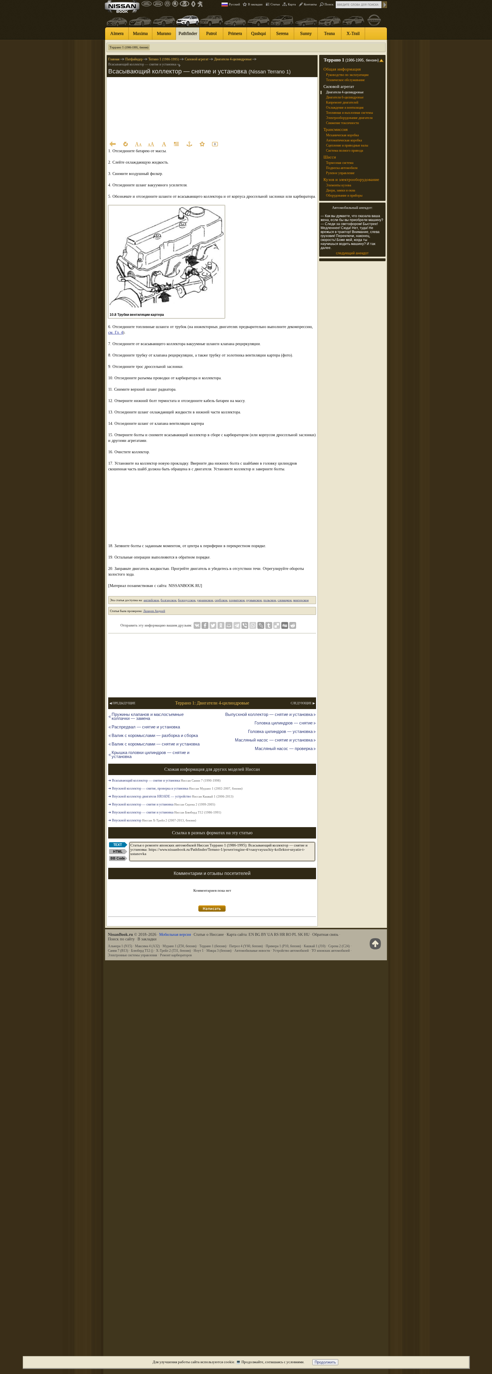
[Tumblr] (268, 625)
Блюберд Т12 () (142, 951)
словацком (285, 600)
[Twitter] (213, 625)
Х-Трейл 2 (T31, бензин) (173, 951)
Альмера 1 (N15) (120, 946)
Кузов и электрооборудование (351, 179)
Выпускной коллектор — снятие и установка (269, 714)
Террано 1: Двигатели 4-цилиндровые (212, 703)
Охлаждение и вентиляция (345, 108)
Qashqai (258, 33)
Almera (117, 33)
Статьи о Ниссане (209, 934)
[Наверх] (374, 943)
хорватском (237, 600)
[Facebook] (205, 625)
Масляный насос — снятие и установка (274, 740)
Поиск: (329, 4)
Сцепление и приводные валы (347, 145)
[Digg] (284, 625)
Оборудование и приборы (344, 195)
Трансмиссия (335, 129)
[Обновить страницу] (125, 144)
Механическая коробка (342, 135)
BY (263, 934)
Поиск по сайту (121, 939)
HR (282, 934)
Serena (282, 33)
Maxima (140, 33)
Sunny (306, 33)
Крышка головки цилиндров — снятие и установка (150, 754)
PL (294, 934)
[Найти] (385, 5)
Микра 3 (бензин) (218, 951)
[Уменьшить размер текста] (138, 144)
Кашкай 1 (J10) (314, 946)
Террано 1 (129, 47)
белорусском (186, 600)
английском (151, 600)
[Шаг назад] (112, 144)
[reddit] (292, 625)
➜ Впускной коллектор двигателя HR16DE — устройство (170, 796)
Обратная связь (325, 934)
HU (306, 934)
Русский (234, 4)
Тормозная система (339, 163)
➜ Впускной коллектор (152, 820)
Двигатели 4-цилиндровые (345, 92)
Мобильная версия (175, 934)
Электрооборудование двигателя (349, 118)
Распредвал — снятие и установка (146, 726)
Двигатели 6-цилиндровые (345, 97)
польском (269, 600)
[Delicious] (276, 625)
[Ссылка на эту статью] (189, 144)
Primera (235, 33)
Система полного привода (344, 151)
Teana (329, 33)
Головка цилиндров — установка (280, 731)
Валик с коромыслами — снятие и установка (156, 743)
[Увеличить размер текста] (151, 144)
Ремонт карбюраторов (176, 955)
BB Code (117, 858)
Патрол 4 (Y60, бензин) (246, 946)
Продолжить (325, 1362)
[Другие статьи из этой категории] (176, 144)
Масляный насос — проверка (284, 748)
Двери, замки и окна (340, 190)
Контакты (310, 4)
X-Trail (353, 33)
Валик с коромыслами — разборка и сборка (155, 735)
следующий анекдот (352, 253)
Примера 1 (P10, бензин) (283, 946)
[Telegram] (236, 625)
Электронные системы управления (132, 955)
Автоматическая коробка (344, 140)
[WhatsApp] (252, 625)
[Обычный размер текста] (163, 144)
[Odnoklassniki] (221, 625)
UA (270, 934)
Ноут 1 (199, 951)
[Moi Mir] (229, 625)
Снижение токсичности (342, 123)
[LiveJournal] (260, 625)
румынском (254, 600)
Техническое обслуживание (345, 80)
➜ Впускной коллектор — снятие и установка (161, 804)
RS (276, 934)
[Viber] (244, 625)
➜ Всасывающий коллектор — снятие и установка (164, 780)
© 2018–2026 (132, 934)
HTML (117, 852)
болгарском (168, 600)
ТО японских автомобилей (330, 951)
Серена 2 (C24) (339, 946)
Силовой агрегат (338, 86)
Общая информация (342, 69)
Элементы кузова (338, 185)
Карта (292, 4)
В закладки (255, 4)
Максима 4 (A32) (147, 946)
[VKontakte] (197, 625)
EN (251, 934)
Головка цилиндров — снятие (284, 722)
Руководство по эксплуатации (347, 75)
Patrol (211, 33)
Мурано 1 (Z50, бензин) (179, 946)
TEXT (117, 845)
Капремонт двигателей (342, 102)
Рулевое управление (340, 173)
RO (288, 934)
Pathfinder (188, 33)
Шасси (329, 157)
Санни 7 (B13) (118, 951)
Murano (164, 33)
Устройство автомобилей (291, 951)
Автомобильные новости (252, 951)
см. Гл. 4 (115, 332)
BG (257, 934)
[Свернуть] (382, 60)
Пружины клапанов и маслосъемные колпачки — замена (148, 716)
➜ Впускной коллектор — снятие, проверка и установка (175, 788)
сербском (221, 600)
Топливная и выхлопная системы (349, 113)
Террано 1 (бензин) (212, 946)
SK (300, 934)
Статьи (275, 4)
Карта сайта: (237, 934)
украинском (205, 600)
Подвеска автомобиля (342, 168)
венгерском (301, 600)
